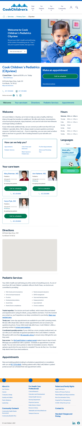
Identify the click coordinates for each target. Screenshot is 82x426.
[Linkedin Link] (73, 423)
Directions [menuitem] (35, 102)
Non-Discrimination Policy (62, 397)
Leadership (5, 403)
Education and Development (37, 394)
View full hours (8, 78)
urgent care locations (23, 327)
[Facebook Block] (78, 423)
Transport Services (34, 413)
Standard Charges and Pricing (63, 415)
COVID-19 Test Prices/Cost (62, 403)
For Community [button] (62, 7)
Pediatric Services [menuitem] (51, 102)
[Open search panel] (77, 7)
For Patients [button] (41, 7)
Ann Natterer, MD (39, 173)
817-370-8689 (23, 91)
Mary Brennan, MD (11, 173)
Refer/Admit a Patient (35, 405)
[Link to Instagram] (20, 95)
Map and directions (7, 85)
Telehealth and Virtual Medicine (37, 410)
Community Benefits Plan (9, 416)
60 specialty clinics (27, 335)
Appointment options (49, 84)
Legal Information (60, 389)
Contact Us (59, 408)
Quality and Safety (7, 397)
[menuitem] (33, 7)
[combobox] (17, 51)
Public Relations (6, 400)
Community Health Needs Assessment (9, 412)
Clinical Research (33, 391)
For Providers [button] (51, 7)
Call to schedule (60, 76)
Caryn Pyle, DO (10, 201)
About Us (5, 386)
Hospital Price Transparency (63, 400)
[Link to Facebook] (13, 95)
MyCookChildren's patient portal (25, 340)
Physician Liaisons (34, 402)
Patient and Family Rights (64, 386)
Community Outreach (10, 408)
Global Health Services (35, 397)
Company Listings (7, 394)
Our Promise (5, 389)
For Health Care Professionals (35, 387)
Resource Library (33, 408)
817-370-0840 (9, 91)
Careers (4, 392)
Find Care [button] (32, 7)
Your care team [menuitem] (21, 102)
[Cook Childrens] (14, 7)
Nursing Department (34, 399)
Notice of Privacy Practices (62, 392)
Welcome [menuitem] (7, 102)
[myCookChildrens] (71, 7)
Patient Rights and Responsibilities (65, 394)
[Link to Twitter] (17, 95)
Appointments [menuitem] (68, 102)
